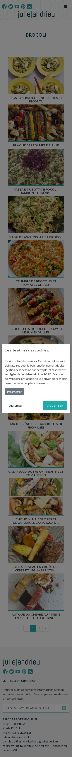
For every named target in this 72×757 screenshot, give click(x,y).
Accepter (55, 405)
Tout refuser (15, 405)
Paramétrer (14, 391)
